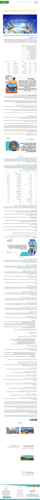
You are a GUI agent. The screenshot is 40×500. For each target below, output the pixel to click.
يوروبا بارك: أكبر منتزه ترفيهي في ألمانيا (31, 49)
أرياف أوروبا (16, 279)
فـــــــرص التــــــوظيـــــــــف (20, 493)
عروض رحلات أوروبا (33, 56)
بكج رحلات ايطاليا (10, 235)
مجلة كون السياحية (16, 2)
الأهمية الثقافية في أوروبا (32, 51)
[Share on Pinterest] (33, 420)
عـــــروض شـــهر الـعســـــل (20, 491)
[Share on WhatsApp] (30, 420)
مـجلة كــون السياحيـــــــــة (20, 494)
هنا (33, 237)
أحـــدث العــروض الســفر (20, 490)
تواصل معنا (20, 2)
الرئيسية (29, 2)
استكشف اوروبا (35, 39)
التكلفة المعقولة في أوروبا (32, 52)
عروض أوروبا (9, 276)
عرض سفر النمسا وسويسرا (18, 329)
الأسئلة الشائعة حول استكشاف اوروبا (31, 58)
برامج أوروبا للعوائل (33, 53)
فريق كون (24, 282)
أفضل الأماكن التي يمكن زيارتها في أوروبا (30, 47)
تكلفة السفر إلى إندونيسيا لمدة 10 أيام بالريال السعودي (28, 472)
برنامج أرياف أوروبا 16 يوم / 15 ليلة (31, 50)
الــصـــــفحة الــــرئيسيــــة (20, 488)
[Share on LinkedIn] (31, 420)
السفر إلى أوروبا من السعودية (32, 54)
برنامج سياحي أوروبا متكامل (32, 57)
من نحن (22, 2)
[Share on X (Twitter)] (36, 420)
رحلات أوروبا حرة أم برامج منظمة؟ (31, 55)
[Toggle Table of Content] (35, 45)
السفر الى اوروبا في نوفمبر (14, 445)
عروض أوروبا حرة (29, 345)
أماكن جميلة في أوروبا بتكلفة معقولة (31, 48)
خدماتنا (24, 2)
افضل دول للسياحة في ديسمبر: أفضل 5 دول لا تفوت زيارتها (28, 446)
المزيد (33, 451)
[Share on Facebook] (34, 420)
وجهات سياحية (27, 2)
